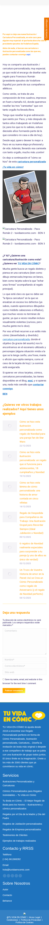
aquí (30, 380)
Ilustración (31, 34)
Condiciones (12, 920)
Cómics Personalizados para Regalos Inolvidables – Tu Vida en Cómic (22, 793)
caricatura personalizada (16, 339)
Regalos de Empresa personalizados (22, 829)
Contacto (7, 895)
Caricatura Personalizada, (14, 37)
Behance (7, 901)
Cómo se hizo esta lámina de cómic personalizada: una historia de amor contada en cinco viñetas (30, 492)
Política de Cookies (24, 922)
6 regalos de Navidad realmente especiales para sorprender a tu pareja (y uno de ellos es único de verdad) (33, 551)
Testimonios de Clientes (15, 835)
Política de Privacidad (31, 920)
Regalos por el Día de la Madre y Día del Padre (24, 816)
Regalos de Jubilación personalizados (22, 824)
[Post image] (10, 425)
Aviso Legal (34, 917)
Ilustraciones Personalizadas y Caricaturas (18, 783)
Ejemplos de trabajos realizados (19, 840)
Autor (5, 889)
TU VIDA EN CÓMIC (28, 263)
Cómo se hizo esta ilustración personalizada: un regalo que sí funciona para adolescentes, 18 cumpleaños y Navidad (33, 462)
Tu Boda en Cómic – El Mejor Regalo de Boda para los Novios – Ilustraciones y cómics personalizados (24, 804)
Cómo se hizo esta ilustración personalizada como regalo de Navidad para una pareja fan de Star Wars (32, 431)
